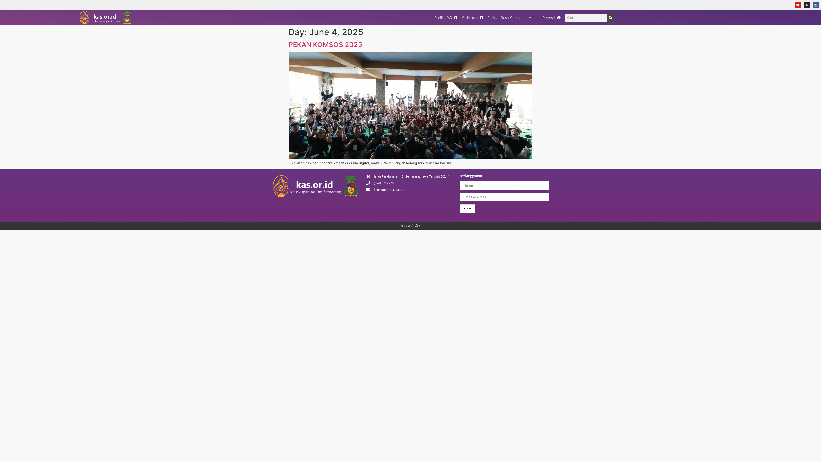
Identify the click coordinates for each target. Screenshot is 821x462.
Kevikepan (470, 17)
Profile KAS (443, 17)
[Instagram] (807, 5)
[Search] (610, 18)
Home (425, 17)
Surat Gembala (512, 17)
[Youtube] (798, 5)
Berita (492, 17)
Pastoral (549, 17)
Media (533, 17)
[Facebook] (816, 5)
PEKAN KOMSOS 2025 (325, 44)
